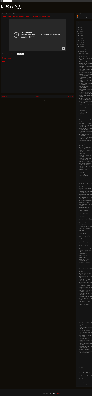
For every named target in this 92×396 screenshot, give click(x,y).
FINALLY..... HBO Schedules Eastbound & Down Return (85, 93)
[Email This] (18, 54)
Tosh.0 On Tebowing (83, 186)
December (82, 49)
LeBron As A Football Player (85, 228)
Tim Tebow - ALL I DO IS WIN (85, 123)
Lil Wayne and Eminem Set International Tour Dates (85, 99)
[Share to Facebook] (21, 54)
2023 (79, 25)
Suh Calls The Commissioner (85, 161)
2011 (79, 48)
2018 (79, 35)
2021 (79, 29)
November (82, 51)
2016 (79, 38)
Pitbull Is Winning (83, 253)
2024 (79, 24)
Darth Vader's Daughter (84, 349)
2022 (79, 27)
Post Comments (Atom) (40, 99)
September (82, 383)
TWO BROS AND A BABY (84, 230)
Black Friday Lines (83, 169)
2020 (79, 31)
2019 (79, 33)
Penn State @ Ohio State (84, 301)
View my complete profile (82, 17)
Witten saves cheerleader (84, 202)
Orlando (80, 16)
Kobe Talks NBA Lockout (84, 325)
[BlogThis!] (19, 54)
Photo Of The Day (83, 255)
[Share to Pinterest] (23, 54)
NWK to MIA (10, 7)
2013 (79, 44)
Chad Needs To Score (84, 121)
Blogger (58, 393)
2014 (79, 42)
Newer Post (5, 96)
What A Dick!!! (82, 153)
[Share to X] (20, 54)
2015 (79, 40)
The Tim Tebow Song (83, 257)
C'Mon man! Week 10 (83, 338)
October (81, 382)
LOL (80, 181)
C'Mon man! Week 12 (83, 53)
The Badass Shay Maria (84, 262)
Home (37, 96)
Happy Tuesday (82, 224)
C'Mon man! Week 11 (83, 222)
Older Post (70, 96)
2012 (79, 46)
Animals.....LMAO (83, 61)
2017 (79, 37)
